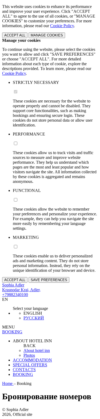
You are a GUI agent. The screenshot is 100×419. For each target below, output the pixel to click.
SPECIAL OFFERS (30, 365)
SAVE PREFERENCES (49, 280)
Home (8, 383)
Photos (29, 355)
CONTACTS (24, 369)
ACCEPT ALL (14, 35)
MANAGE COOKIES (47, 35)
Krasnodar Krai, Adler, (21, 289)
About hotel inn (36, 350)
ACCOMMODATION (32, 360)
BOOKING (23, 374)
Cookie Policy (62, 25)
